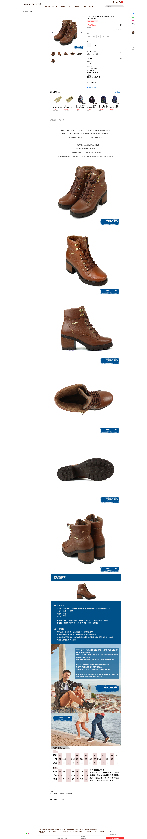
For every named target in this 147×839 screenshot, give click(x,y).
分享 (90, 87)
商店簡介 (59, 836)
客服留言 (83, 836)
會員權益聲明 (84, 838)
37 (98, 36)
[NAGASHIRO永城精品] (32, 4)
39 (108, 36)
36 (93, 36)
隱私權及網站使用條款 (62, 838)
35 (89, 36)
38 (103, 36)
